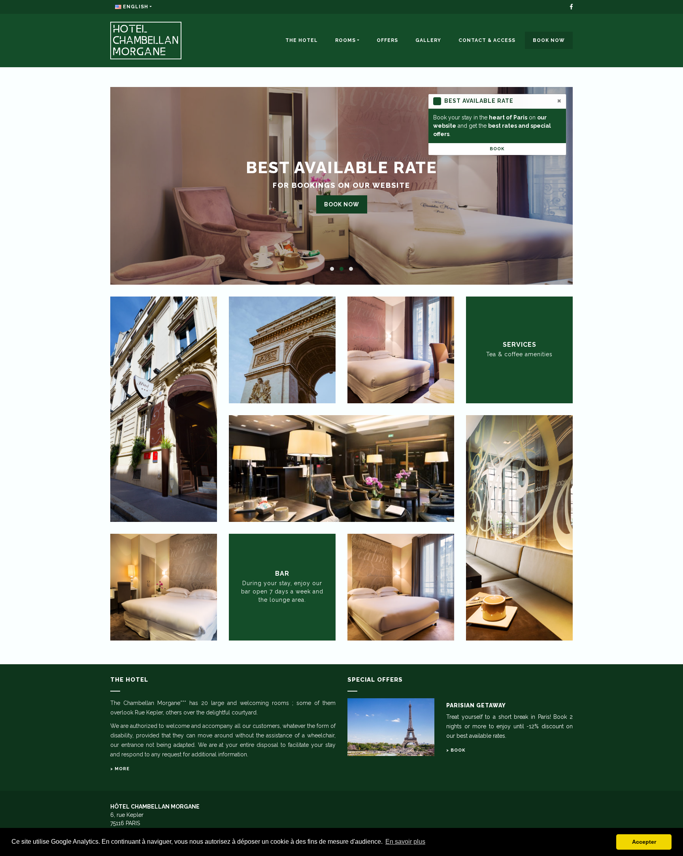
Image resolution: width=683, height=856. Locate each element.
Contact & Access (486, 40)
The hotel (301, 40)
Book (497, 148)
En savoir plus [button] (405, 841)
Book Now (549, 40)
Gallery (428, 40)
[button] (332, 269)
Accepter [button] (644, 842)
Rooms (345, 40)
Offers (387, 40)
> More (120, 768)
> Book (456, 750)
